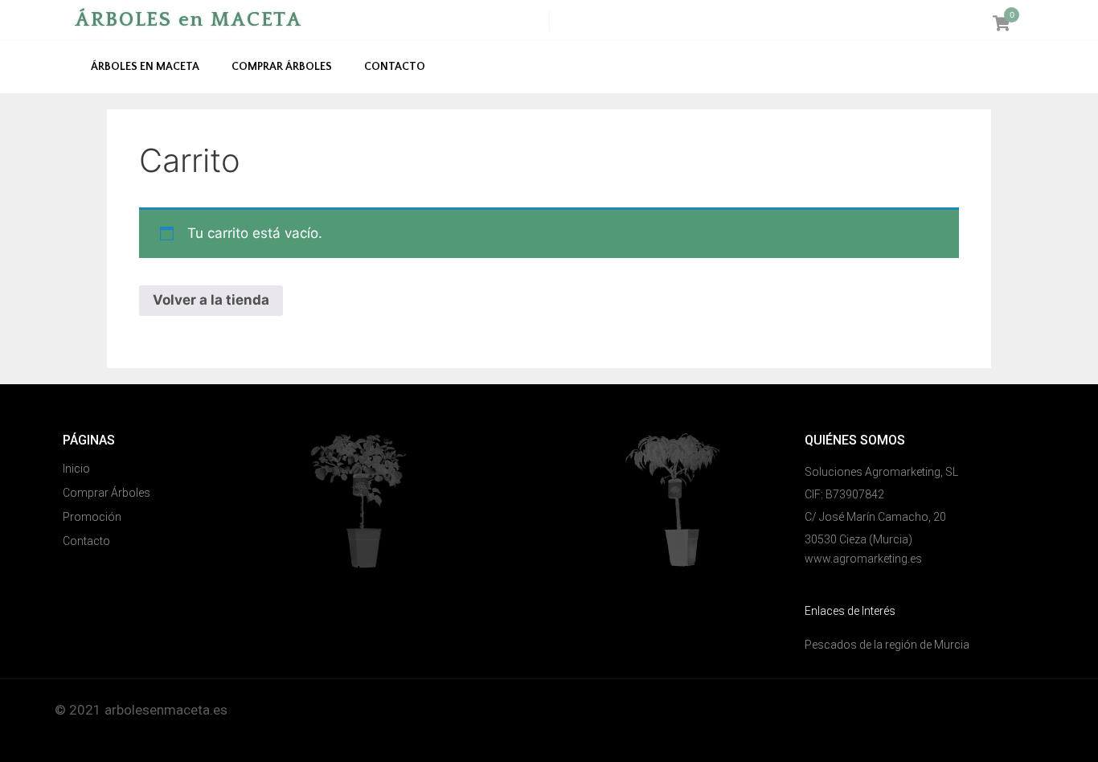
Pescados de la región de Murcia (887, 644)
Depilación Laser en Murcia (638, 710)
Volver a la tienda (211, 300)
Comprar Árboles (281, 66)
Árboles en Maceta (145, 66)
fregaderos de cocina (120, 731)
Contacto (394, 66)
